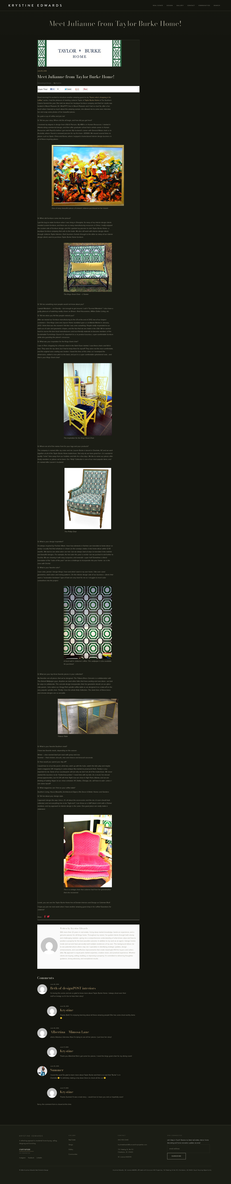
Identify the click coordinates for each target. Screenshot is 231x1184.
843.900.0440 (123, 1140)
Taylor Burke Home (92, 100)
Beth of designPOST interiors (73, 988)
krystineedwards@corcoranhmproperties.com (132, 1144)
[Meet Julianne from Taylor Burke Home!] (49, 946)
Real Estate (72, 1140)
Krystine (58, 83)
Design (71, 1144)
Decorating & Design (44, 83)
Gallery (71, 1149)
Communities (73, 1154)
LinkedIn (39, 1158)
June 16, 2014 (42, 71)
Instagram (22, 1158)
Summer (56, 1069)
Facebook (31, 1158)
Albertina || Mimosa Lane (69, 1031)
